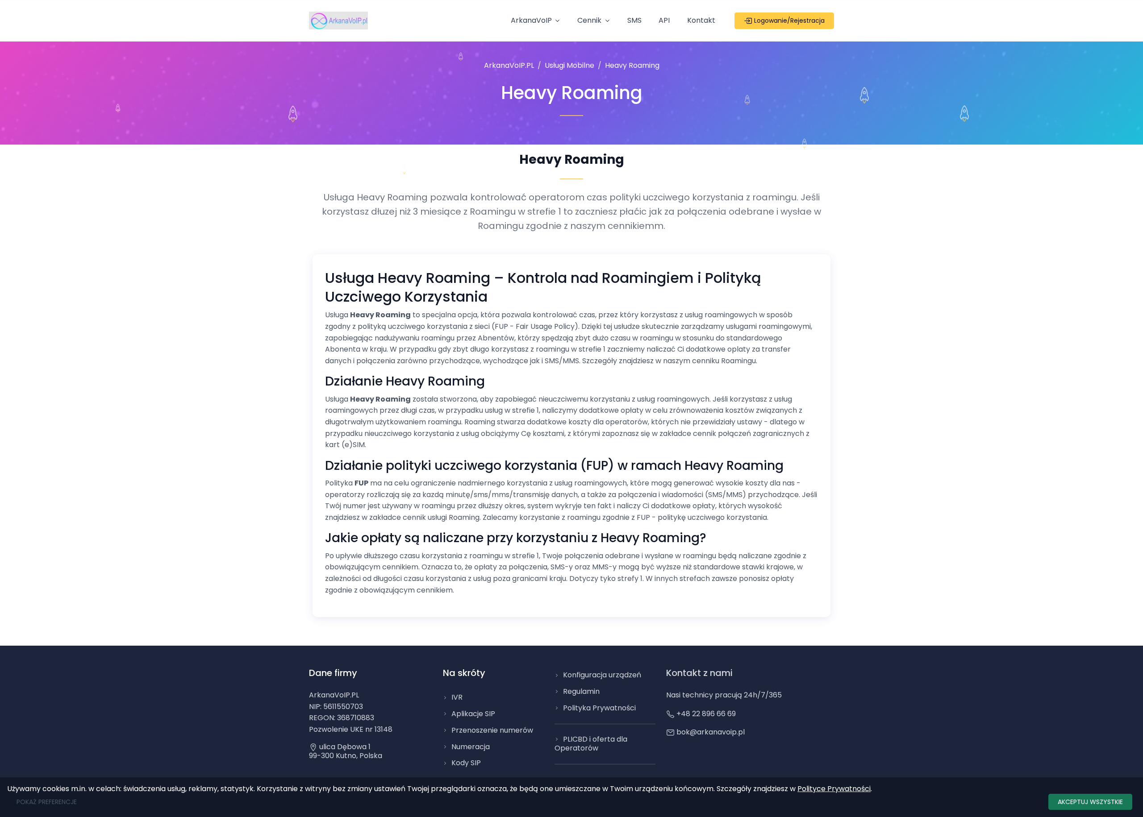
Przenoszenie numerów (492, 730)
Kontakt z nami (699, 673)
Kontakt (701, 20)
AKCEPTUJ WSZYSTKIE (1090, 801)
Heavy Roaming (632, 65)
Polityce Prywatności (834, 789)
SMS (634, 20)
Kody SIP (466, 763)
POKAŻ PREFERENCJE (47, 801)
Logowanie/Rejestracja (788, 20)
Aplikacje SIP (473, 714)
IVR (457, 697)
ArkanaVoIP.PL (509, 65)
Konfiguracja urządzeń (602, 675)
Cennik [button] (589, 20)
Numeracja (470, 747)
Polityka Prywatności (599, 708)
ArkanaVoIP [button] (531, 20)
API (664, 20)
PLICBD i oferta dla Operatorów (591, 744)
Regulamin (581, 691)
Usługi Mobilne (569, 65)
